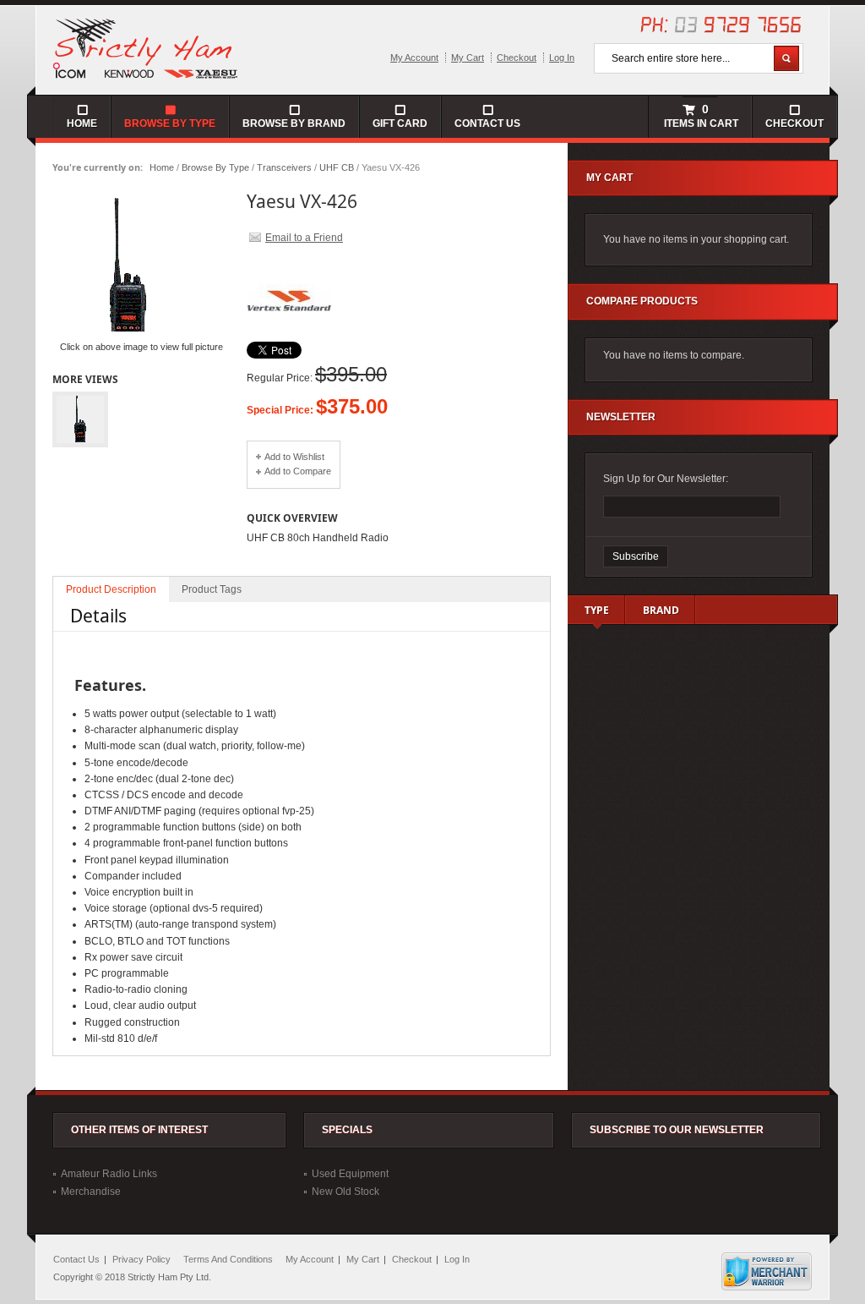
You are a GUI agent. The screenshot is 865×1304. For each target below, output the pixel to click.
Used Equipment (350, 1174)
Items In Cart (699, 115)
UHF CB (336, 167)
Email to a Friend (304, 238)
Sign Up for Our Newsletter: (665, 479)
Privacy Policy (141, 1259)
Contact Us (487, 123)
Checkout (516, 57)
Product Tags (212, 589)
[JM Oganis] (146, 47)
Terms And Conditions (228, 1259)
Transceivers (284, 167)
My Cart (467, 57)
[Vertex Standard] (289, 338)
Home (162, 167)
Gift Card (400, 123)
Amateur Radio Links (109, 1174)
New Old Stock (345, 1191)
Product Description (111, 589)
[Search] (786, 58)
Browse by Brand (293, 123)
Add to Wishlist (294, 457)
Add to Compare (297, 471)
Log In (561, 57)
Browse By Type (215, 167)
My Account (414, 57)
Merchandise (91, 1191)
